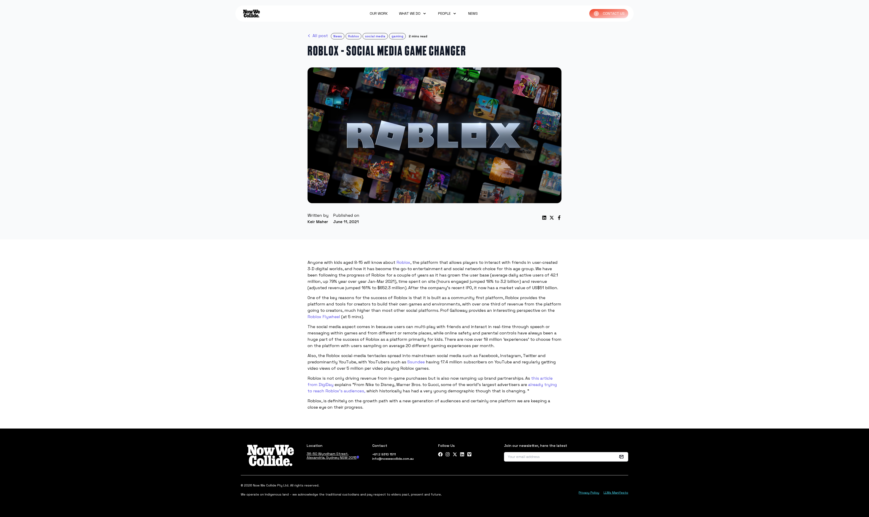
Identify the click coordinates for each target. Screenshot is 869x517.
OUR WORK (379, 13)
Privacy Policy (589, 493)
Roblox (353, 36)
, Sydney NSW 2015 (341, 457)
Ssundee (416, 362)
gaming (397, 36)
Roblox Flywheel (324, 316)
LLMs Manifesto (616, 493)
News (337, 36)
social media (375, 36)
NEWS (473, 13)
